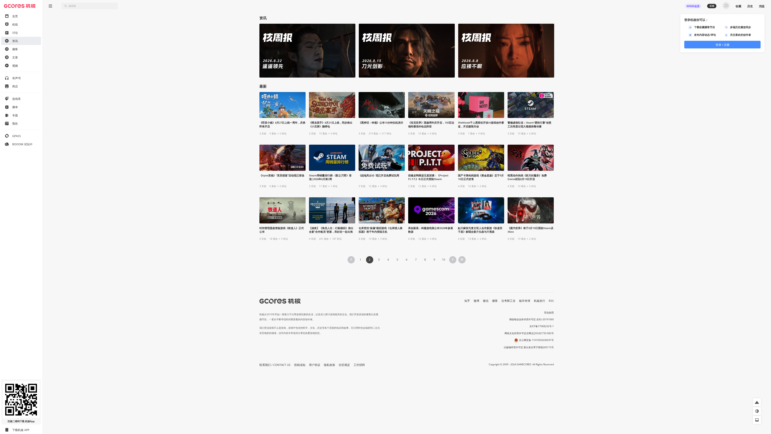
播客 (495, 301)
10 (443, 259)
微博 (476, 301)
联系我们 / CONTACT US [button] (275, 365)
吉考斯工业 (508, 301)
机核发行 (539, 301)
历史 (750, 6)
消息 (762, 6)
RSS (551, 301)
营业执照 (549, 312)
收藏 (738, 6)
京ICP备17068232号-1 (541, 326)
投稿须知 (299, 365)
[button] (757, 402)
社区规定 (344, 365)
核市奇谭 (524, 301)
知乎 (467, 301)
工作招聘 (359, 365)
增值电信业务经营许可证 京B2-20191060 (531, 319)
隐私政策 (329, 365)
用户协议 (314, 365)
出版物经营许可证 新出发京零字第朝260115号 (529, 347)
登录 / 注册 (722, 45)
